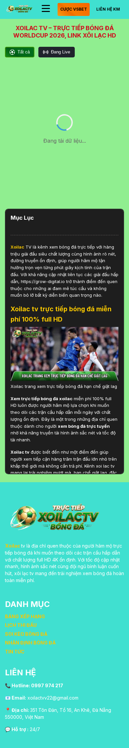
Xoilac (17, 247)
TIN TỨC (14, 651)
